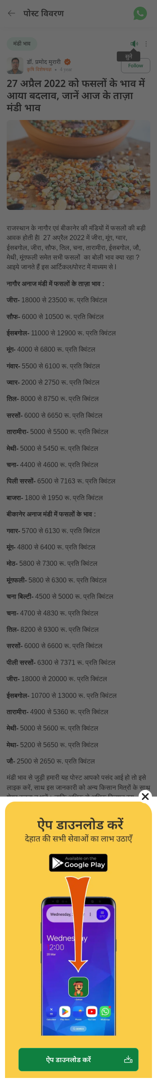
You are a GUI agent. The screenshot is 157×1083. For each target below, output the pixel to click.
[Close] (145, 796)
